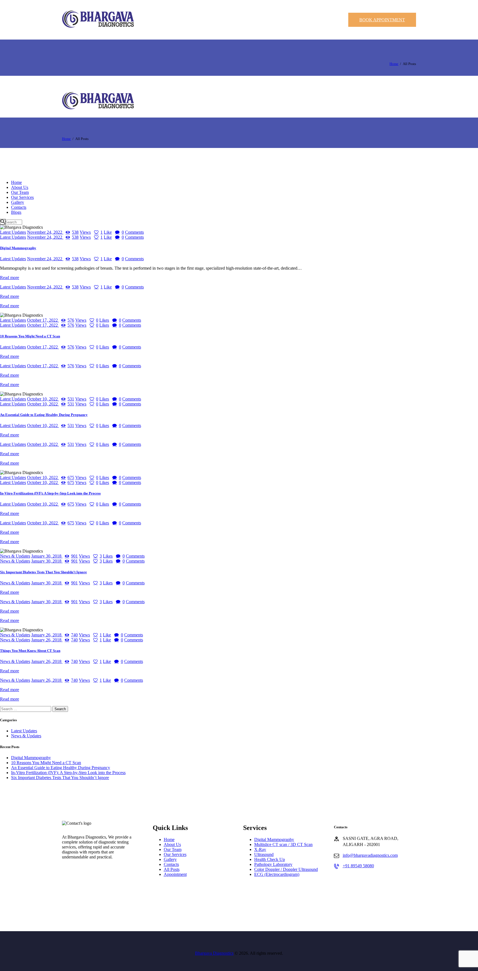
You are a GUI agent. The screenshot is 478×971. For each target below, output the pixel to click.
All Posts (172, 869)
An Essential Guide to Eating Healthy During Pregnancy (44, 415)
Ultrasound (264, 854)
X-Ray (260, 849)
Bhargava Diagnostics (214, 953)
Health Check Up (269, 859)
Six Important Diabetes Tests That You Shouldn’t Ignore (43, 572)
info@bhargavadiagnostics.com (370, 855)
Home (393, 64)
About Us (172, 844)
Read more (9, 277)
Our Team (172, 849)
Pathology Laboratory (273, 864)
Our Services (175, 854)
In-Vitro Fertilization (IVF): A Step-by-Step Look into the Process (50, 493)
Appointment (175, 874)
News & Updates (15, 556)
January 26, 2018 (47, 634)
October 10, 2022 (43, 399)
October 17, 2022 (43, 320)
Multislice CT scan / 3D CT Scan (283, 844)
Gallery (170, 859)
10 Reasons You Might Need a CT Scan (30, 336)
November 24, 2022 (45, 232)
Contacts (171, 864)
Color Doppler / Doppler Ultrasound (286, 869)
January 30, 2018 (47, 556)
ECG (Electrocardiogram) (276, 874)
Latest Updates (13, 232)
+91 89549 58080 (358, 865)
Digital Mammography (18, 248)
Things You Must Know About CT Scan (30, 651)
